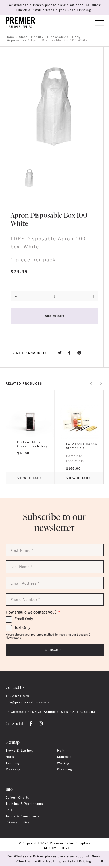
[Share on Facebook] (69, 352)
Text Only (22, 627)
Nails (10, 757)
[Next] (101, 383)
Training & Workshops (24, 803)
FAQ (9, 810)
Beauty (37, 37)
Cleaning (64, 769)
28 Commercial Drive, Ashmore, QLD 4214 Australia (51, 712)
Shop (23, 37)
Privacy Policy (18, 822)
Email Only (23, 618)
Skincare (64, 757)
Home (10, 37)
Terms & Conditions (23, 816)
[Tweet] (60, 352)
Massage (13, 769)
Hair (60, 750)
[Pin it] (79, 352)
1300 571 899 (17, 696)
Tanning (12, 763)
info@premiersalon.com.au (29, 702)
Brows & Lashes (19, 750)
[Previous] (92, 383)
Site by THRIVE (57, 847)
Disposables (57, 37)
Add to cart (54, 316)
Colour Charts (17, 797)
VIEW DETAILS (30, 478)
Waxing (63, 763)
